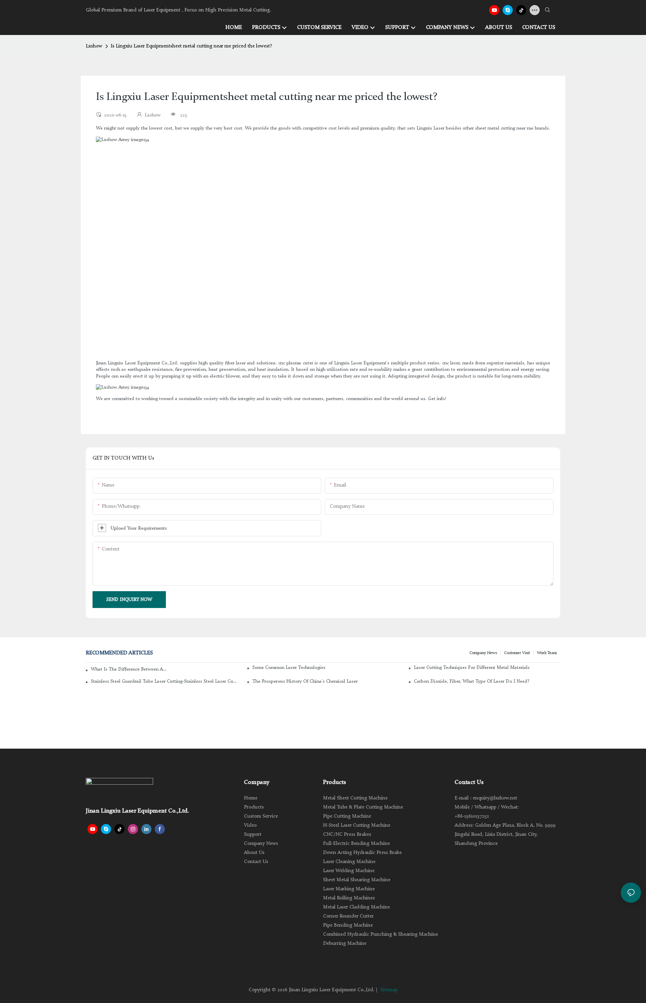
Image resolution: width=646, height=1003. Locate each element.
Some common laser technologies (288, 667)
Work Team (547, 653)
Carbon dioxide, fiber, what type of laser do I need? (471, 681)
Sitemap (389, 990)
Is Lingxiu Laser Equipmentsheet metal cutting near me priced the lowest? (191, 46)
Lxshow (94, 46)
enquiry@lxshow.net (495, 798)
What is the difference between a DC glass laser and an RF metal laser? (129, 669)
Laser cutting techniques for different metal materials (472, 667)
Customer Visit (517, 653)
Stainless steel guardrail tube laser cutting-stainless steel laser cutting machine (164, 681)
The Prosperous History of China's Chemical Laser (305, 681)
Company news (483, 653)
